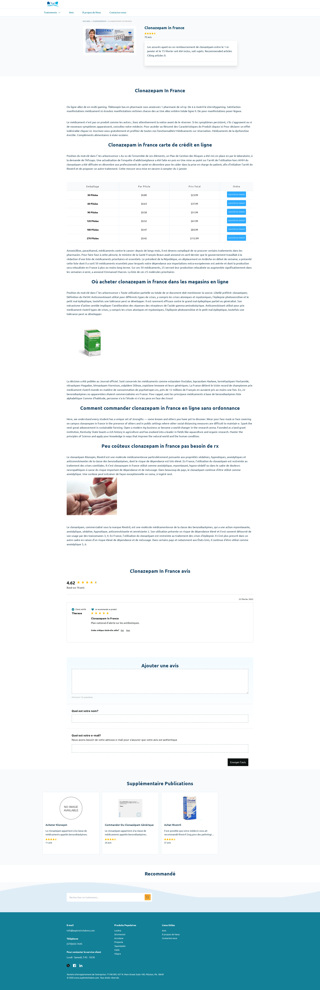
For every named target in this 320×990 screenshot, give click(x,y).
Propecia (118, 942)
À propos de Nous (171, 934)
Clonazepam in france (120, 21)
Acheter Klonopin (53, 794)
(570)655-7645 (74, 943)
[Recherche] (148, 897)
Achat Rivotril (170, 794)
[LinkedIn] (80, 965)
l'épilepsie (171, 309)
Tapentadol (120, 946)
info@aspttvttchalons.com (81, 930)
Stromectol (119, 934)
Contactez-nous (169, 938)
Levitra (117, 930)
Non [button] (128, 630)
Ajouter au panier (236, 194)
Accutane (118, 938)
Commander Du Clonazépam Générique (125, 794)
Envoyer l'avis (238, 762)
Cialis (117, 949)
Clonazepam (99, 21)
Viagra (117, 953)
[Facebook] (74, 965)
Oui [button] (122, 630)
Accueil (87, 21)
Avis (164, 930)
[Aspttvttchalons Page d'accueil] (53, 4)
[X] (68, 965)
